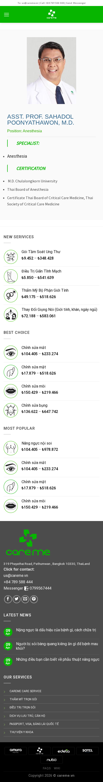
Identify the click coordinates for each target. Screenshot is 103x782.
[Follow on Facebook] (8, 599)
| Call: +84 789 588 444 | (52, 3)
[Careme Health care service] (39, 751)
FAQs (47, 768)
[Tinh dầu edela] (63, 751)
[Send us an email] (25, 599)
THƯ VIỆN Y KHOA (21, 732)
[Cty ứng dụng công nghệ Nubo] (51, 759)
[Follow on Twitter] (17, 599)
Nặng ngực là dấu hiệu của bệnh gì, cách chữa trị (56, 630)
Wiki (57, 768)
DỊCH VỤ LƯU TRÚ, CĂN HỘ (27, 716)
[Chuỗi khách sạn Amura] (15, 751)
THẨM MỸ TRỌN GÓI (23, 699)
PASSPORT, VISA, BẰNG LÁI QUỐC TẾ (34, 724)
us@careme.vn (16, 575)
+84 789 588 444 (18, 582)
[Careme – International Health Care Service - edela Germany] (51, 14)
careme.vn (65, 776)
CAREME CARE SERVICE (25, 691)
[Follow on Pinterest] (34, 599)
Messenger (14, 588)
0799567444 (40, 588)
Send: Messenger (76, 3)
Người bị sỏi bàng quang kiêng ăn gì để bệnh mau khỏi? (57, 646)
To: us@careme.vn (27, 3)
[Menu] (6, 14)
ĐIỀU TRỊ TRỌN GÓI (22, 707)
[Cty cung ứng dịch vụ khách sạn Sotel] (87, 751)
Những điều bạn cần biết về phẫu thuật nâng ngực (57, 659)
